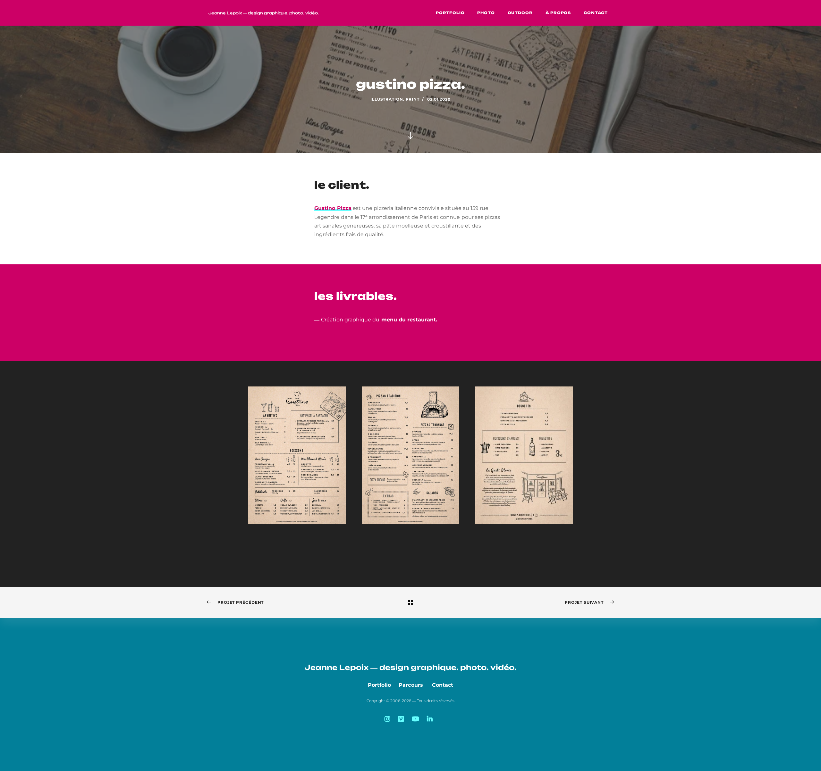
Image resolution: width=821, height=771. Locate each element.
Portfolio (379, 685)
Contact (442, 685)
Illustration (386, 99)
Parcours (411, 685)
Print (413, 99)
